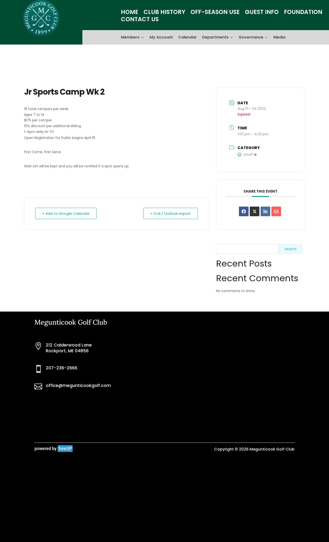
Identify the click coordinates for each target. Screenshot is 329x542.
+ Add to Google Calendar (66, 213)
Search (290, 249)
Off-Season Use (215, 13)
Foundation (303, 13)
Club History (164, 13)
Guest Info (262, 13)
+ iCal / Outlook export (170, 213)
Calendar (187, 38)
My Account (161, 38)
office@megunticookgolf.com (78, 385)
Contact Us (140, 20)
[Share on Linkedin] (265, 211)
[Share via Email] (276, 211)
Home (129, 13)
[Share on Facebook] (244, 211)
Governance (251, 38)
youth (248, 154)
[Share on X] (254, 211)
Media (279, 38)
